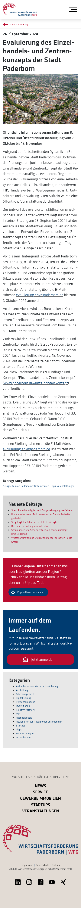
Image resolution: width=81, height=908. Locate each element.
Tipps (53, 486)
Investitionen (23, 705)
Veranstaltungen (65, 486)
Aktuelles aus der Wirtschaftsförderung (37, 686)
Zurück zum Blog (19, 24)
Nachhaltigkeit (24, 717)
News (40, 785)
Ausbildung (22, 690)
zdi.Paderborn (23, 737)
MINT (19, 713)
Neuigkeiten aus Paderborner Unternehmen (26, 486)
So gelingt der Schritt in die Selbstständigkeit (35, 522)
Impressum (27, 865)
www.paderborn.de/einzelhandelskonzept (36, 383)
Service (40, 791)
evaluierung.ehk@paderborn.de (39, 295)
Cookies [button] (55, 865)
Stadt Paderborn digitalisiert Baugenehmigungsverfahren (41, 510)
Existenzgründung (25, 702)
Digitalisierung (23, 698)
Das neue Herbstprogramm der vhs (29, 526)
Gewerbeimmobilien (40, 798)
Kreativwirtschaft (25, 709)
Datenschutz (42, 865)
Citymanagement (25, 694)
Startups (20, 725)
